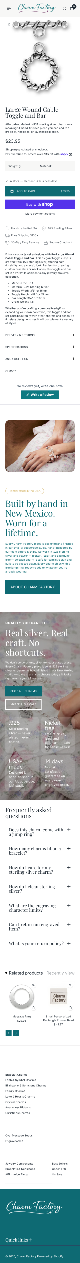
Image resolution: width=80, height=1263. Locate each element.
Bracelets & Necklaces (20, 1169)
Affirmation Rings (16, 1174)
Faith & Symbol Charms (20, 1080)
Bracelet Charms (16, 1074)
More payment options (40, 213)
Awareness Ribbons (18, 1107)
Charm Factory (26, 1256)
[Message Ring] (21, 997)
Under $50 (59, 1169)
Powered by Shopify (50, 1256)
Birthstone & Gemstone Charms (25, 1085)
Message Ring (21, 1016)
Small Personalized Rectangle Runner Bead (58, 1018)
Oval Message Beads (18, 1135)
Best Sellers (60, 1163)
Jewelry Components (19, 1163)
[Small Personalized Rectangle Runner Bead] (58, 997)
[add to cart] (33, 1007)
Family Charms (15, 1091)
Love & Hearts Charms (20, 1096)
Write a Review (44, 395)
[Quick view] (33, 985)
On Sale (57, 1174)
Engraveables (14, 1141)
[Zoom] (8, 24)
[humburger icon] (8, 8)
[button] (8, 1033)
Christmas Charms (17, 1113)
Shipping (11, 149)
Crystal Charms (15, 1102)
